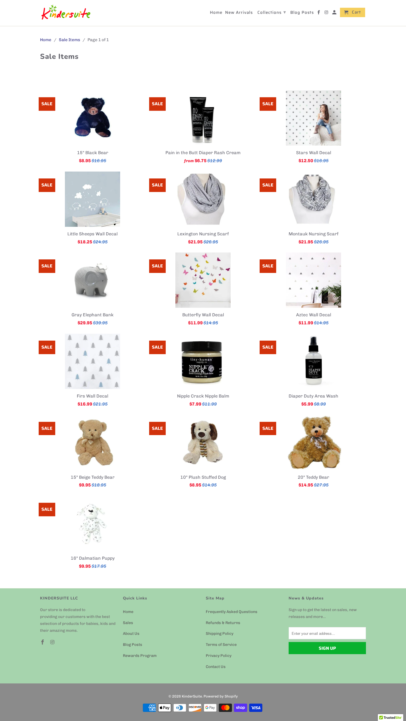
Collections (271, 12)
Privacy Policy (218, 655)
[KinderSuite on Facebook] (43, 642)
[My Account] (334, 13)
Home (128, 611)
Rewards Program (140, 655)
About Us (131, 633)
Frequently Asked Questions (231, 611)
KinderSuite (192, 696)
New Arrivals (239, 13)
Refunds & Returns (223, 622)
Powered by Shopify (221, 696)
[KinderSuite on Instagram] (53, 642)
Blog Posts (132, 644)
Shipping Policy (219, 633)
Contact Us (216, 666)
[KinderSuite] (65, 13)
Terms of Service (221, 644)
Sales (128, 622)
